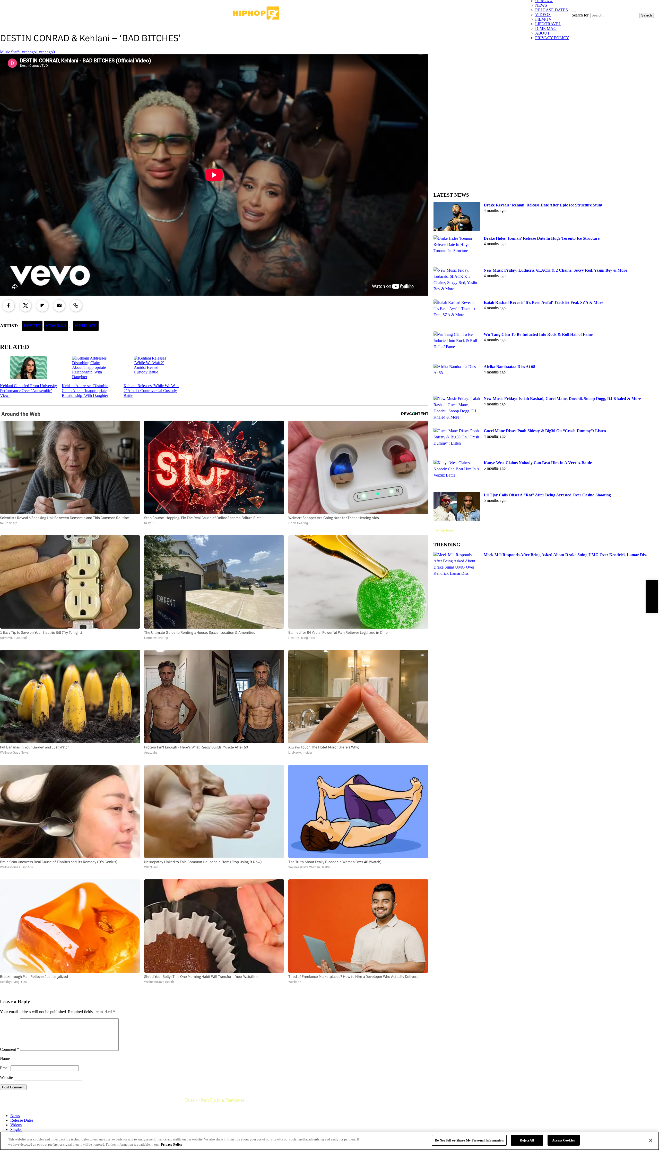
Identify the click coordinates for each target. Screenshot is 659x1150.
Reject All (527, 1140)
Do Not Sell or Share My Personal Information (469, 1140)
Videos (16, 1125)
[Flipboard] (42, 306)
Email (5, 1068)
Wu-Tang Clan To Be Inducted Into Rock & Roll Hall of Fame (538, 334)
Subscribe (651, 596)
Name (5, 1058)
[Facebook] (8, 306)
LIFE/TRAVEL (548, 24)
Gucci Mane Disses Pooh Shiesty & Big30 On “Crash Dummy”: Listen (545, 431)
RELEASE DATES (551, 10)
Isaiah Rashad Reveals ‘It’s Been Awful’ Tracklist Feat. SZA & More (543, 302)
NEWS (541, 5)
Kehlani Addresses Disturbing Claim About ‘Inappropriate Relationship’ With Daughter (86, 391)
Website (6, 1077)
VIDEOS (543, 14)
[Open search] (574, 11)
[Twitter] (25, 306)
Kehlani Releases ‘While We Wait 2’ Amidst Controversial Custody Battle (151, 391)
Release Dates (21, 1120)
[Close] (650, 1140)
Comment (9, 1049)
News (15, 1115)
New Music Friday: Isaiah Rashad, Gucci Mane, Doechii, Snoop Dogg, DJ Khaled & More (562, 398)
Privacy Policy (172, 1144)
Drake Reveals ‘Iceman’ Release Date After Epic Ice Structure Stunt (543, 205)
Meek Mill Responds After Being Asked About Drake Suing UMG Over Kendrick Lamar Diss (565, 555)
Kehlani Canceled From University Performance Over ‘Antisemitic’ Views (28, 391)
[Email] (59, 306)
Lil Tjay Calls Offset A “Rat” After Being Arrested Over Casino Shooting (547, 495)
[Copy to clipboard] (76, 306)
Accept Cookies (563, 1140)
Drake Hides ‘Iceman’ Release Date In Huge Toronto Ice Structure (542, 238)
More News (445, 530)
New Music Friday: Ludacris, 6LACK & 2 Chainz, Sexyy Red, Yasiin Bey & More (555, 270)
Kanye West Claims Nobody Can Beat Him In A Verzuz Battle (538, 463)
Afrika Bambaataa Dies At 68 (509, 366)
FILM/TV (543, 19)
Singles (16, 1129)
